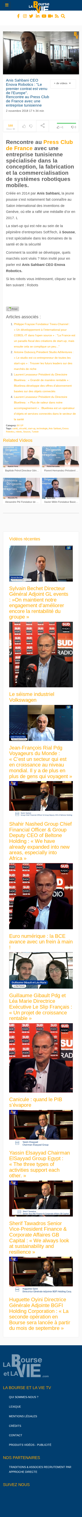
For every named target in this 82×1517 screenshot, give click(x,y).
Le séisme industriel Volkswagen (31, 693)
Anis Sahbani (55, 425)
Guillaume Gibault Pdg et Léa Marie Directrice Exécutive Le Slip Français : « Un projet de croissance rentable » (40, 1003)
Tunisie (35, 428)
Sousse (26, 428)
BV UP (20, 422)
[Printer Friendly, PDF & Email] (12, 305)
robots (19, 428)
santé (15, 425)
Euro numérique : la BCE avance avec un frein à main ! (41, 938)
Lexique (15, 1403)
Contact (15, 1431)
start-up (31, 425)
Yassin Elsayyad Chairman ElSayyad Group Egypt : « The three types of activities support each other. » (39, 1160)
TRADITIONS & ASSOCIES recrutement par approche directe (40, 1466)
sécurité (23, 425)
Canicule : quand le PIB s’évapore (35, 1099)
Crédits (15, 1422)
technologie (42, 425)
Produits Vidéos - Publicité (30, 1441)
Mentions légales (23, 1412)
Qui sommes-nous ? (23, 1393)
